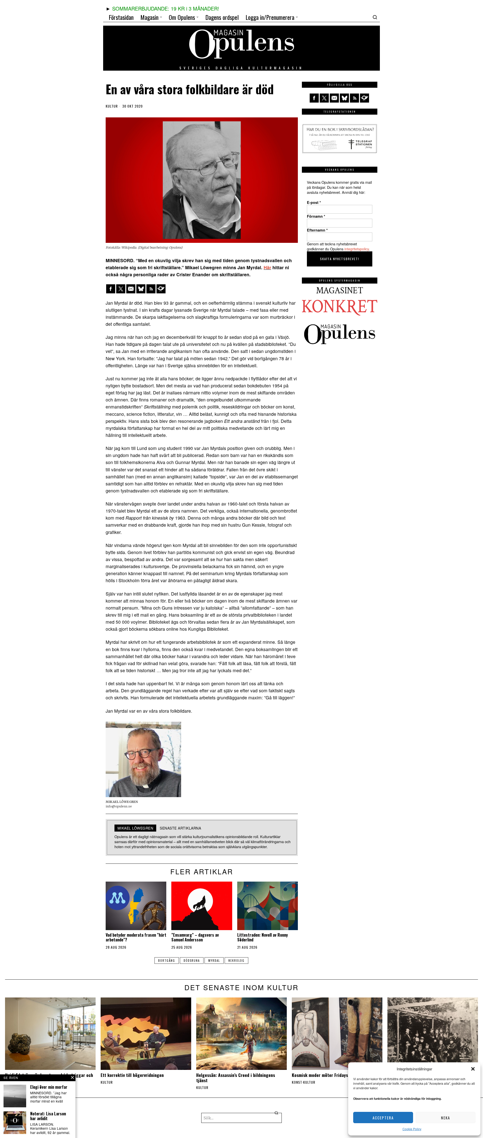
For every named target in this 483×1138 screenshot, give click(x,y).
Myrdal (214, 961)
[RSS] (150, 288)
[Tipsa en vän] (130, 288)
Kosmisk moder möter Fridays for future (331, 1075)
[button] (472, 1068)
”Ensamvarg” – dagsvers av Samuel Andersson (195, 937)
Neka (445, 1117)
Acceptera (383, 1117)
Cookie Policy (412, 1129)
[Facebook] (110, 288)
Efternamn (317, 230)
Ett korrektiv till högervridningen (132, 1075)
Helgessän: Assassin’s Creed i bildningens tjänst (235, 1077)
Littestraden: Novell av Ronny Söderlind (262, 937)
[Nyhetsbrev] (161, 288)
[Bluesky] (140, 288)
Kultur (112, 106)
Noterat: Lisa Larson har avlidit (48, 1116)
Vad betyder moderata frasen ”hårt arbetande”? (136, 937)
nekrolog (236, 961)
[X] (120, 288)
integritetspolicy (356, 248)
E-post (314, 202)
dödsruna (192, 961)
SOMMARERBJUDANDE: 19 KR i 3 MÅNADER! (165, 8)
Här (267, 267)
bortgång (166, 961)
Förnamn (316, 216)
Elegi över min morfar (48, 1087)
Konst (297, 1082)
